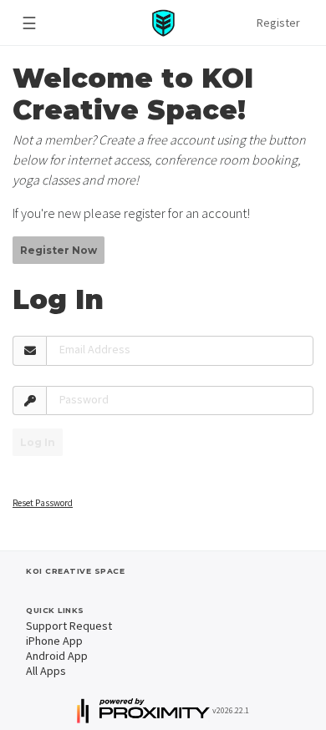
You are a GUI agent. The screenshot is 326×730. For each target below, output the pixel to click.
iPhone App (54, 640)
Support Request (69, 625)
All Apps (46, 670)
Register (278, 22)
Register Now (58, 250)
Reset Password (43, 503)
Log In (37, 442)
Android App (57, 655)
